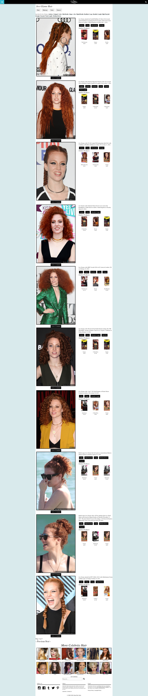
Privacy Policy (91, 690)
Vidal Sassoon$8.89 (84, 42)
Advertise (64, 691)
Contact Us (69, 691)
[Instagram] (39, 689)
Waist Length (48, 16)
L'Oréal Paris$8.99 (106, 107)
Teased (106, 86)
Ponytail (42, 16)
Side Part (104, 335)
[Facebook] (44, 689)
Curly (60, 14)
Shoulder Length (97, 14)
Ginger (71, 14)
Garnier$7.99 (95, 42)
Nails (52, 10)
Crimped (55, 14)
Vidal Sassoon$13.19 (84, 289)
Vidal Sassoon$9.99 (95, 165)
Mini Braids (65, 14)
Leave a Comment (55, 78)
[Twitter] (53, 689)
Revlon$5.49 (95, 289)
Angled (81, 86)
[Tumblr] (48, 689)
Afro (74, 14)
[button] (2, 2)
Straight (37, 16)
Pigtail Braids (79, 14)
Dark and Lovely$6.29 (84, 165)
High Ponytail (105, 14)
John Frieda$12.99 (84, 413)
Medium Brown (57, 16)
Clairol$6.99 (106, 165)
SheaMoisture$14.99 (107, 289)
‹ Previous (40, 641)
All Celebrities (74, 676)
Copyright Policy (97, 690)
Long (90, 14)
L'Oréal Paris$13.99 (95, 107)
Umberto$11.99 (95, 599)
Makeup (45, 10)
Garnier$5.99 (84, 107)
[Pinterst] (58, 689)
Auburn (50, 14)
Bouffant (86, 14)
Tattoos (59, 10)
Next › (48, 641)
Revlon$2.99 (106, 42)
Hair (38, 10)
